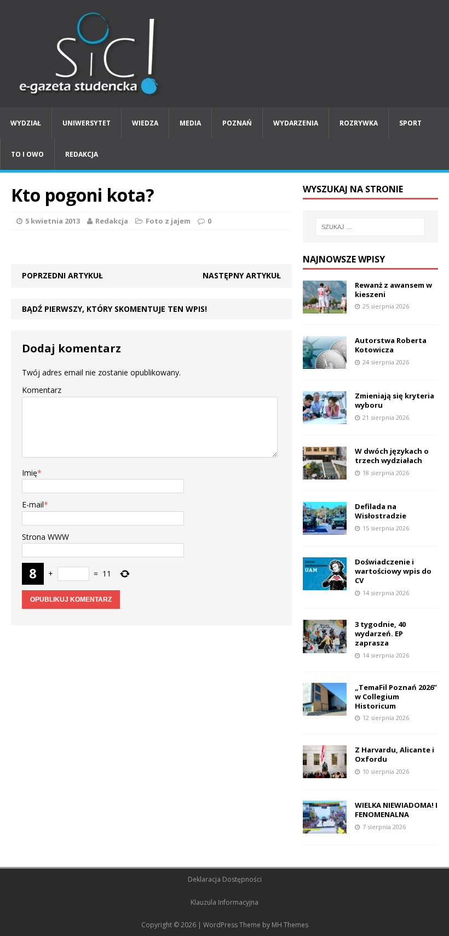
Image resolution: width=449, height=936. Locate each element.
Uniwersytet (86, 123)
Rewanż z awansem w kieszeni (393, 289)
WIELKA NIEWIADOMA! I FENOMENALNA (396, 809)
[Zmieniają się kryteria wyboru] (325, 418)
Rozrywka (358, 123)
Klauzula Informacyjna (224, 902)
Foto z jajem (168, 221)
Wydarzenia (295, 123)
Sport (410, 123)
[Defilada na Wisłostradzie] (325, 528)
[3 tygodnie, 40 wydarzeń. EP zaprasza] (325, 646)
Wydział (25, 123)
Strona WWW (45, 537)
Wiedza (145, 123)
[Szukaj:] (370, 227)
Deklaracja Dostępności (225, 879)
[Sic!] (224, 53)
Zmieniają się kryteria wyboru (394, 400)
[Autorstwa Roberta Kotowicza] (325, 362)
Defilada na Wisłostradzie (380, 511)
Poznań (237, 123)
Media (190, 123)
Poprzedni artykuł (62, 275)
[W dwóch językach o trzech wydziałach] (325, 473)
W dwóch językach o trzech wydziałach (392, 455)
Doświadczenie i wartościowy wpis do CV (393, 571)
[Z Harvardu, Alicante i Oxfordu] (325, 772)
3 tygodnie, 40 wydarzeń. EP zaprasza (380, 633)
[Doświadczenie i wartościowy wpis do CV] (325, 584)
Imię (29, 472)
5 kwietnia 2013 (52, 221)
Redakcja (81, 154)
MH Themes (290, 924)
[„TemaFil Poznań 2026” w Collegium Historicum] (325, 709)
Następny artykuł (242, 275)
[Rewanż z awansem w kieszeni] (325, 306)
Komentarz (41, 390)
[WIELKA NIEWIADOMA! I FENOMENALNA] (325, 827)
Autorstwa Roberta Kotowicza (391, 345)
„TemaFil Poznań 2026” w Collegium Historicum (396, 696)
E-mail (33, 504)
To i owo (27, 154)
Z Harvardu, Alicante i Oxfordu (394, 754)
